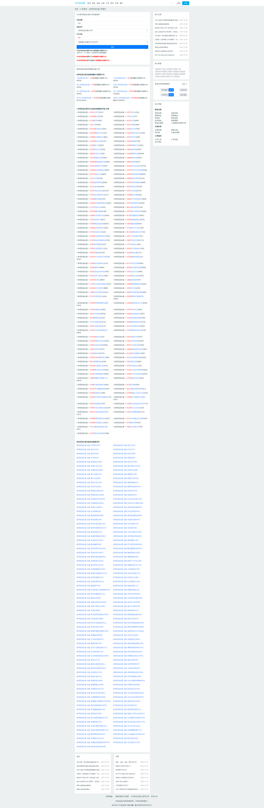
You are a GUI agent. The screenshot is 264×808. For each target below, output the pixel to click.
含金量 (164, 74)
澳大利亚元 (136, 133)
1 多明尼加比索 (82, 78)
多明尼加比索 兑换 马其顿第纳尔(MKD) (91, 697)
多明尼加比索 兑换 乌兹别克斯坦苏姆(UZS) (92, 730)
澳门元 (96, 145)
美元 (133, 112)
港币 (95, 120)
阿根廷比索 (98, 158)
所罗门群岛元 (99, 276)
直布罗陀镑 (136, 341)
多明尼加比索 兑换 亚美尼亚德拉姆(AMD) (128, 623)
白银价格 (158, 130)
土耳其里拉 (135, 236)
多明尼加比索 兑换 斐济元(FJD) (88, 660)
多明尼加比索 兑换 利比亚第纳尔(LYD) (91, 594)
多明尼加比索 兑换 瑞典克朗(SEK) (125, 482)
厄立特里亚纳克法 (100, 330)
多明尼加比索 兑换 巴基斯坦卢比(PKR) (91, 499)
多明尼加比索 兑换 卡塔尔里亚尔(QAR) (127, 532)
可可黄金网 (80, 3)
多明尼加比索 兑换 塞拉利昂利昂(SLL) (127, 709)
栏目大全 (154, 796)
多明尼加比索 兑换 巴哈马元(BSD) (125, 635)
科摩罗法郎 (133, 361)
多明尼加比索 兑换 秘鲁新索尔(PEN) (126, 553)
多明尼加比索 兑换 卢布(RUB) (88, 458)
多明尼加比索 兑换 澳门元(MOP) (89, 478)
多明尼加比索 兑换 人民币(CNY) (89, 445)
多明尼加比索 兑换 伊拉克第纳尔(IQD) (127, 676)
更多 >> (184, 84)
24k (172, 76)
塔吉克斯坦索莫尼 (100, 397)
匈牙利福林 (97, 244)
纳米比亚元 (135, 378)
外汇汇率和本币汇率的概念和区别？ (127, 789)
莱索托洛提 (135, 257)
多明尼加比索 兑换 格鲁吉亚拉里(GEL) (91, 664)
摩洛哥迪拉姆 (99, 224)
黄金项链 (182, 71)
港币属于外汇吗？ (121, 770)
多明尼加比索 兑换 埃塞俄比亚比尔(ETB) (128, 656)
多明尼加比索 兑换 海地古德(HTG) (89, 676)
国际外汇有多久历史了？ (124, 766)
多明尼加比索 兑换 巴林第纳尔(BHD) (90, 503)
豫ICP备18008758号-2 (143, 805)
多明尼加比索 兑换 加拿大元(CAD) (89, 466)
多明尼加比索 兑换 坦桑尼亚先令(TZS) (127, 565)
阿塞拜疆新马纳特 (101, 303)
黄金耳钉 (158, 74)
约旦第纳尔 (135, 248)
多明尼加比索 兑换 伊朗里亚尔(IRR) (90, 680)
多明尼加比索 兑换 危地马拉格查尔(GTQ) (92, 573)
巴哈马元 (134, 309)
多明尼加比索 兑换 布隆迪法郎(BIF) (90, 635)
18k (180, 69)
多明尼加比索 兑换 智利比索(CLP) (125, 586)
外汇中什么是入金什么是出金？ (126, 774)
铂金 (98, 3)
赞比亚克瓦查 (99, 433)
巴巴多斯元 (99, 288)
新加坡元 (98, 129)
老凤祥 (170, 71)
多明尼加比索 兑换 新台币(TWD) (125, 462)
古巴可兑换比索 (95, 322)
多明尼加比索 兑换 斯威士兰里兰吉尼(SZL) (129, 713)
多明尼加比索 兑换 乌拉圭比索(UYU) (126, 573)
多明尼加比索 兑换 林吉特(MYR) (125, 491)
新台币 (132, 129)
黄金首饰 (158, 69)
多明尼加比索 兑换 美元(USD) (124, 445)
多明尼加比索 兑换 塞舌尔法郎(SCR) (126, 606)
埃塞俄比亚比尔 (135, 330)
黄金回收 (174, 118)
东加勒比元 (99, 423)
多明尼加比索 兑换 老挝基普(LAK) (125, 540)
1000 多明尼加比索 (120, 85)
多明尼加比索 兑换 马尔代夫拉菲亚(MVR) (128, 697)
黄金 (93, 3)
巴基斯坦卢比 (98, 166)
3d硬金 (175, 69)
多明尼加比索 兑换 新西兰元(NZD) (126, 478)
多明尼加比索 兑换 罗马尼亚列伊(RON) (127, 544)
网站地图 (130, 805)
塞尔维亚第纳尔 (98, 385)
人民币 (96, 112)
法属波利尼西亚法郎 (100, 427)
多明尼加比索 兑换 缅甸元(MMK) (89, 598)
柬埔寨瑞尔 (97, 361)
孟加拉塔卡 (97, 220)
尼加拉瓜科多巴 (99, 272)
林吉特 (134, 158)
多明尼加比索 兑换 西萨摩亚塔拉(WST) (91, 734)
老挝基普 (135, 207)
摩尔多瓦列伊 (99, 370)
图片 (121, 3)
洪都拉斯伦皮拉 (137, 349)
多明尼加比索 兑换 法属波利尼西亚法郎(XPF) (93, 742)
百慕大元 (98, 174)
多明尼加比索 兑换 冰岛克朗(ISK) (89, 511)
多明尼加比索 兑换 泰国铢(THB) (125, 474)
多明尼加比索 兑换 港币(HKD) (88, 453)
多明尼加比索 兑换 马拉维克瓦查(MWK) (128, 598)
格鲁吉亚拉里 (100, 341)
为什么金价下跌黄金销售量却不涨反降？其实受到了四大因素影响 (89, 770)
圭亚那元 (96, 349)
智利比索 (134, 253)
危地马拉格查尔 (99, 240)
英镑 (133, 125)
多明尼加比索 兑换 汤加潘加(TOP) (89, 722)
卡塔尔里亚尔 (137, 199)
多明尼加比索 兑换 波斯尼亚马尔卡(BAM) (128, 631)
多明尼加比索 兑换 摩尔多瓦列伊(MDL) (91, 693)
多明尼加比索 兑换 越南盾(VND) (89, 586)
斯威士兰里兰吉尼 (137, 393)
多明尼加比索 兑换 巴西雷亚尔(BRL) (90, 470)
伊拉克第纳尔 (136, 353)
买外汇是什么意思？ (122, 781)
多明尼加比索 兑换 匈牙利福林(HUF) (90, 577)
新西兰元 (135, 145)
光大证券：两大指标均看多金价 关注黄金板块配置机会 (89, 762)
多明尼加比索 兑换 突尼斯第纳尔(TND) (91, 569)
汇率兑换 (174, 139)
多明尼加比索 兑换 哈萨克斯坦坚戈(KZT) (92, 528)
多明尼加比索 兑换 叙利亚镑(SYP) (125, 610)
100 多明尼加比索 (83, 85)
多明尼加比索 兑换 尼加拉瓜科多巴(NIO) (91, 602)
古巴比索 (133, 191)
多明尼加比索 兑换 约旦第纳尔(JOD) (126, 581)
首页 (89, 3)
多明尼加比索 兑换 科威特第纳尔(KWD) (91, 536)
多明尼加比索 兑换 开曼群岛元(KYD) (90, 689)
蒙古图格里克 (134, 215)
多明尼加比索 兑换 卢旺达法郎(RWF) (126, 594)
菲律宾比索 (134, 186)
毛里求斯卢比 (99, 215)
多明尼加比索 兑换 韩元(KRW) (124, 453)
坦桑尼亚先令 (136, 232)
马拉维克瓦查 (136, 267)
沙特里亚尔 (99, 228)
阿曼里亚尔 (100, 162)
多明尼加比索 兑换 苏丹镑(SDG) (125, 705)
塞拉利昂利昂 (137, 389)
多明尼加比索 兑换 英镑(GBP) (124, 458)
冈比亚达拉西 (98, 345)
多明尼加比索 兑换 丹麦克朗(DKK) (89, 520)
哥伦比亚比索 (99, 191)
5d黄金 (168, 76)
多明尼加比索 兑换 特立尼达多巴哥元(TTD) (129, 722)
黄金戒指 (176, 71)
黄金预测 (174, 120)
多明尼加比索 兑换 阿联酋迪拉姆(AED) (127, 614)
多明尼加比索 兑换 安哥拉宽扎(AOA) (90, 627)
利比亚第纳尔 (99, 263)
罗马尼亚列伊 (137, 211)
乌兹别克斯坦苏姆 (101, 412)
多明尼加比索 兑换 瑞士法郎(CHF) (89, 474)
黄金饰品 (169, 74)
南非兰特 (97, 149)
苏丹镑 (132, 385)
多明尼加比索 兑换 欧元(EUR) (88, 449)
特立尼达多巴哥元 (136, 404)
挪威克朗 (134, 224)
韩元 (132, 120)
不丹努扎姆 (97, 314)
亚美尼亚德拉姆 (135, 292)
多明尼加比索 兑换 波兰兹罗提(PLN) (126, 511)
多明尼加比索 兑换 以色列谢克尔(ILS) (90, 581)
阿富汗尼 (132, 288)
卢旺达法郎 (134, 263)
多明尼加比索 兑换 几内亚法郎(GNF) (126, 668)
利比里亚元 (133, 366)
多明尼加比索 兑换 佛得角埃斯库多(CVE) (128, 647)
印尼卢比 (97, 153)
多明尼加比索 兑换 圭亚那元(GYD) (89, 672)
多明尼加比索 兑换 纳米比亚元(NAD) (126, 701)
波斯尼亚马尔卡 (137, 303)
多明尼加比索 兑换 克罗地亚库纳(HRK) (127, 536)
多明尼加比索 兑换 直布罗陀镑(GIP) (126, 664)
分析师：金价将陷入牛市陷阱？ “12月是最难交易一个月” (89, 774)
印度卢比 (133, 137)
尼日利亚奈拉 (135, 326)
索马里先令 (97, 232)
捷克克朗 (97, 199)
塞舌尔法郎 (135, 276)
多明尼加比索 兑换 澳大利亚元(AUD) (126, 466)
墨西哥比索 (135, 153)
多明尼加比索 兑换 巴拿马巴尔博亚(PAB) (128, 503)
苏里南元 (97, 393)
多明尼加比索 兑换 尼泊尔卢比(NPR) (126, 602)
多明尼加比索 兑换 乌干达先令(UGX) (126, 726)
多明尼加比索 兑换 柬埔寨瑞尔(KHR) (90, 685)
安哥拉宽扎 (98, 296)
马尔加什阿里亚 (136, 370)
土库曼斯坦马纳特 (138, 397)
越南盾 (97, 253)
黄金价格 (158, 113)
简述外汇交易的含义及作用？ (125, 777)
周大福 (157, 76)
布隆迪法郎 (98, 309)
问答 (116, 3)
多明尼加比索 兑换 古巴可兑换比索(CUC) (92, 647)
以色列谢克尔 (99, 248)
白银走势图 (175, 132)
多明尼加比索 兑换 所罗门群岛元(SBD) (91, 606)
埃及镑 (133, 162)
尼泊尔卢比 (134, 272)
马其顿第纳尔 (99, 374)
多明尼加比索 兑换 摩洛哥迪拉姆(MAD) (91, 557)
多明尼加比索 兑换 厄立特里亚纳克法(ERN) (92, 656)
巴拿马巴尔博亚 (137, 170)
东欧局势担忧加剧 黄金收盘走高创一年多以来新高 (89, 766)
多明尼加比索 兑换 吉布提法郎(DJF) (90, 652)
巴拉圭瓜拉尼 (137, 166)
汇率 (107, 3)
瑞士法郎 (98, 141)
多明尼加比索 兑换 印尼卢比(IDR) (89, 487)
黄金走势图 (159, 123)
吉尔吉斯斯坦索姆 (135, 357)
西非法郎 (133, 423)
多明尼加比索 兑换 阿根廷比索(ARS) (90, 491)
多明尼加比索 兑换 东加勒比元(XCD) (90, 738)
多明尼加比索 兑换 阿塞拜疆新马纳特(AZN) (93, 631)
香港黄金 (174, 115)
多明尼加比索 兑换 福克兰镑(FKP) (125, 660)
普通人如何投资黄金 (83, 789)
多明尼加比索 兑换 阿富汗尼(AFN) (125, 619)
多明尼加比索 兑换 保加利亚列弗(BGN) (127, 507)
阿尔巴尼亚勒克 (98, 292)
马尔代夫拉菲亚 (137, 374)
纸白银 (157, 132)
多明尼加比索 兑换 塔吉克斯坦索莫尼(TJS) (92, 718)
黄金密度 (164, 71)
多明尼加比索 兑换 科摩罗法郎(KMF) (126, 685)
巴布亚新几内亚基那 (102, 257)
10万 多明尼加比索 (120, 91)
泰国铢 (133, 141)
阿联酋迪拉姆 (137, 284)
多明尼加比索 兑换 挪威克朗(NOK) (126, 557)
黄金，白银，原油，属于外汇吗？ (126, 762)
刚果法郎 (97, 318)
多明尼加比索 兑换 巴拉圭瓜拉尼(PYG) (127, 499)
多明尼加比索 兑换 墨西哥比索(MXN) (127, 487)
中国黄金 (169, 69)
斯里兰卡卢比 (134, 228)
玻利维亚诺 (98, 182)
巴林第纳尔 (100, 170)
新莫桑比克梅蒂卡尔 (100, 378)
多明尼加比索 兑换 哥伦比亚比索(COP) (91, 524)
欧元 (96, 116)
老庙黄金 (176, 74)
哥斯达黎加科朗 (135, 318)
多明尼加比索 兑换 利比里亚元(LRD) (126, 689)
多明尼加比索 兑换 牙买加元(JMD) (126, 577)
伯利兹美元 (136, 314)
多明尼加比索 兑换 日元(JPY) (124, 449)
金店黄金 (158, 120)
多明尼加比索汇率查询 (97, 9)
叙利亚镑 (133, 280)
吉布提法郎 (97, 326)
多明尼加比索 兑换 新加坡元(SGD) (89, 462)
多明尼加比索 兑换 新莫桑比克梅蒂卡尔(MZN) (94, 701)
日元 (131, 116)
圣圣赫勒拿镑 (100, 389)
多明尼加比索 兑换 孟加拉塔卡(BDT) (90, 553)
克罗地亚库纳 (135, 203)
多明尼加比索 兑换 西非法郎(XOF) (125, 738)
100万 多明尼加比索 (84, 98)
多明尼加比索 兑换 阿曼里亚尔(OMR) (90, 495)
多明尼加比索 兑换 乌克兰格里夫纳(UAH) (92, 726)
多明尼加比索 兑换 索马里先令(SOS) (90, 565)
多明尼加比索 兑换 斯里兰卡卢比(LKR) (127, 561)
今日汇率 (158, 139)
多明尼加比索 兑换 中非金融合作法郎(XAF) (129, 734)
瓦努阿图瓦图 (135, 412)
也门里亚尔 (134, 427)
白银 (103, 3)
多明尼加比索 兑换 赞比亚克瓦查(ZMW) (91, 746)
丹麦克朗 (96, 186)
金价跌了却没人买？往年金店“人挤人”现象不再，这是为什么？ (89, 777)
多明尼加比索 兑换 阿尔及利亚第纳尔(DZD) (93, 614)
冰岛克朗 (96, 178)
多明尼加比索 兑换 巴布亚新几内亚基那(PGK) (93, 590)
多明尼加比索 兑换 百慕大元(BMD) (89, 507)
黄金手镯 (158, 71)
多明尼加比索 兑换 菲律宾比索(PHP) (126, 520)
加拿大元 (98, 133)
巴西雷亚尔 (99, 137)
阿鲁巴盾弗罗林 (138, 296)
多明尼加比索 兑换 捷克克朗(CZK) (89, 532)
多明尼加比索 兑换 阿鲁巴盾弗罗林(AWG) (128, 627)
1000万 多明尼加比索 (121, 98)
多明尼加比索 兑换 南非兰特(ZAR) (89, 482)
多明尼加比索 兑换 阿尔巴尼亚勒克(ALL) (92, 623)
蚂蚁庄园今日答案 (122, 796)
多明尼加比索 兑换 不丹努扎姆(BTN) (90, 639)
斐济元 (97, 337)
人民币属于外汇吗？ (122, 785)
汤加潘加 (97, 404)
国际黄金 (158, 115)
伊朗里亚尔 (101, 357)
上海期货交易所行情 (178, 123)
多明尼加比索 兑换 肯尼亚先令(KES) (90, 540)
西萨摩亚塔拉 (100, 418)
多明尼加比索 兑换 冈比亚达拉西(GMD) (91, 668)
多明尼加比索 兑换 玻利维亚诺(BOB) (90, 515)
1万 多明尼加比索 (83, 91)
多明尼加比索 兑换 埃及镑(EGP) (125, 495)
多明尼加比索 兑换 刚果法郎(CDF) (89, 643)
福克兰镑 (135, 337)
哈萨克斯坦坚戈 (98, 195)
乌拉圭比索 (135, 240)
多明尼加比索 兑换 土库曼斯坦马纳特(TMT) (129, 718)
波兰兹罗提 (136, 178)
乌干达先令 (135, 408)
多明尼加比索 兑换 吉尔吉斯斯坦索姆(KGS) (129, 680)
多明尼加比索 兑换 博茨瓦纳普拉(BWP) (127, 515)
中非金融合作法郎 (136, 418)
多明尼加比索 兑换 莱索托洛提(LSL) (126, 590)
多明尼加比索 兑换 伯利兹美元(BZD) (126, 639)
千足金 (164, 69)
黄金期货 (182, 74)
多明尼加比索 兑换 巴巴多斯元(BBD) (90, 619)
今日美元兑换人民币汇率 (140, 796)
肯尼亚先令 (97, 207)
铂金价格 (174, 113)
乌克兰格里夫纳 (100, 408)
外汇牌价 (158, 142)
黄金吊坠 (177, 76)
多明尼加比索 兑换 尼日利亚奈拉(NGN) (127, 652)
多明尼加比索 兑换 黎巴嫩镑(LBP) (89, 544)
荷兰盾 (134, 195)
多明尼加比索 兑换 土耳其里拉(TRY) (126, 569)
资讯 (112, 3)
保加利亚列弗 (136, 174)
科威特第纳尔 (101, 203)
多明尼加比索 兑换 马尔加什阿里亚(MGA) (128, 693)
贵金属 (162, 76)
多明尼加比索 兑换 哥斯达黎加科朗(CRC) (128, 643)
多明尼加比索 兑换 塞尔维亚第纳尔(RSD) (92, 705)
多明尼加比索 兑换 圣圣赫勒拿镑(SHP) (91, 709)
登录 (179, 3)
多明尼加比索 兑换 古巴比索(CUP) (126, 524)
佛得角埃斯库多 (135, 322)
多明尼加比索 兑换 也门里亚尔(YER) (126, 742)
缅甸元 (96, 267)
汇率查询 (83, 9)
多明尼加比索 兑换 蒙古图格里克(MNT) (127, 548)
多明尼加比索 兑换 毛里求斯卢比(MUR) (91, 548)
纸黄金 (157, 118)
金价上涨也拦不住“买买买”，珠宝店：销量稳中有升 (89, 781)
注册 (185, 3)
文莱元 (97, 280)
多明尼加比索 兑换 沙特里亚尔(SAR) (90, 561)
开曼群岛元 (99, 366)
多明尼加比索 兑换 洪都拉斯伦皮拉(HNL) (128, 672)
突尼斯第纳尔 (100, 236)
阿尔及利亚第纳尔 (99, 284)
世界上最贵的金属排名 (84, 785)
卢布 (94, 125)
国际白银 (174, 130)
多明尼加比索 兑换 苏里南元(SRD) (89, 713)
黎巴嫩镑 (99, 211)
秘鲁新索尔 (136, 220)
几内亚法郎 (135, 345)
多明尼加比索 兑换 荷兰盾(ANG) (125, 528)
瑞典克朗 (134, 149)
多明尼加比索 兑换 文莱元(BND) (88, 610)
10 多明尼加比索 (119, 78)
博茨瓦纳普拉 (136, 182)
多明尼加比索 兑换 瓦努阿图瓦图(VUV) (127, 730)
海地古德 (96, 353)
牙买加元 (133, 244)
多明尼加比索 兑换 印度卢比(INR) (125, 470)
